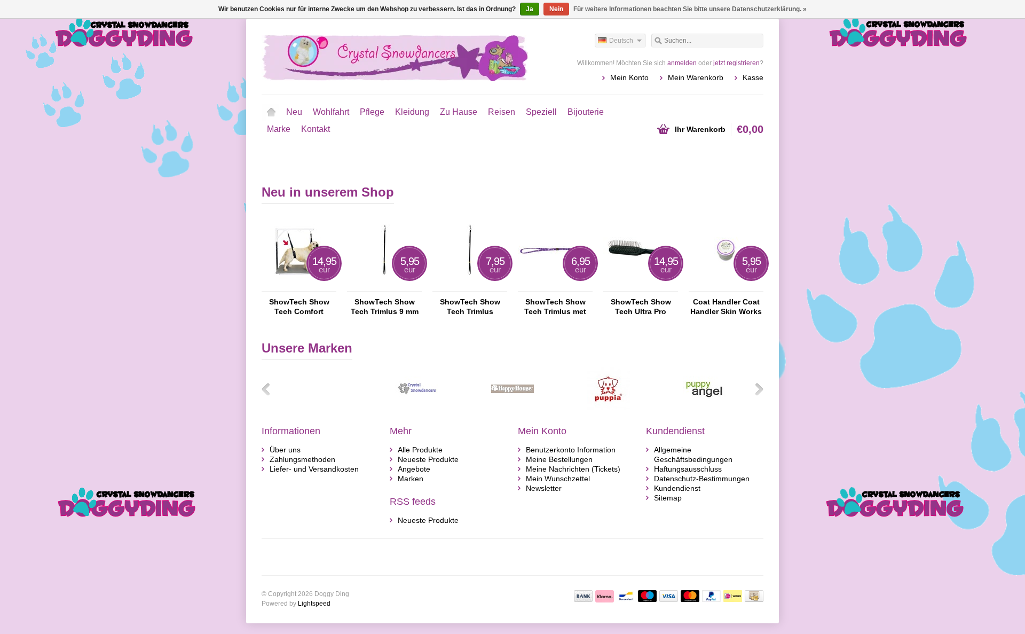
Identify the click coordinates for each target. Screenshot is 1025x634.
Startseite (271, 112)
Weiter (755, 389)
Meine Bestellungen (559, 459)
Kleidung (412, 111)
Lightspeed (314, 603)
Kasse (753, 77)
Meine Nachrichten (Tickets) (573, 469)
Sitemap (668, 498)
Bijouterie (585, 111)
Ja (529, 9)
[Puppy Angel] (704, 407)
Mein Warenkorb (695, 77)
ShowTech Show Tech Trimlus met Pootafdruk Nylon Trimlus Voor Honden (555, 307)
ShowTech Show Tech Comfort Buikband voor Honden (299, 307)
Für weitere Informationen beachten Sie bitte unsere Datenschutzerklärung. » (690, 9)
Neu (294, 111)
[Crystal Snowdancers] (320, 407)
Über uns (285, 449)
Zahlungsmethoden (302, 459)
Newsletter (544, 488)
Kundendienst (677, 488)
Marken (410, 478)
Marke (278, 129)
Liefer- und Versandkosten (314, 469)
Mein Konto (629, 77)
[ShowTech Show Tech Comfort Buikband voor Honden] (299, 286)
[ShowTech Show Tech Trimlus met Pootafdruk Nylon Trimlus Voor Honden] (555, 286)
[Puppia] (608, 407)
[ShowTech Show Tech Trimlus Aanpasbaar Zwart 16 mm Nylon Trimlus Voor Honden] (469, 286)
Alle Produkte (420, 449)
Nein (556, 9)
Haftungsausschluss (688, 469)
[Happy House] (512, 407)
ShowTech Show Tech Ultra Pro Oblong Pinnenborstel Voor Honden (641, 307)
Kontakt (315, 129)
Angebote (414, 469)
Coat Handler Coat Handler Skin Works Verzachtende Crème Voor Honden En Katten (726, 307)
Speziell (541, 111)
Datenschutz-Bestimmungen (702, 478)
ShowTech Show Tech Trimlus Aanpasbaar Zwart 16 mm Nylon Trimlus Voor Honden (470, 307)
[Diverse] (416, 407)
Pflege (372, 111)
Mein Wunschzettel (558, 478)
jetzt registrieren (736, 63)
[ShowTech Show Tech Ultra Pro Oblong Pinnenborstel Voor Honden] (640, 286)
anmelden (682, 63)
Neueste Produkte (428, 459)
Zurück (270, 389)
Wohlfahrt (331, 111)
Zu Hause (458, 111)
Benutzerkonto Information (571, 449)
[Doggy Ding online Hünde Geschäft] (387, 56)
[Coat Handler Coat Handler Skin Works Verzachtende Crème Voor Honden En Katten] (726, 286)
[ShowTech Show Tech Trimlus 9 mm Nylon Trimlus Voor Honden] (384, 286)
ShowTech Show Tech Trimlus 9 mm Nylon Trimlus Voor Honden (384, 307)
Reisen (501, 111)
